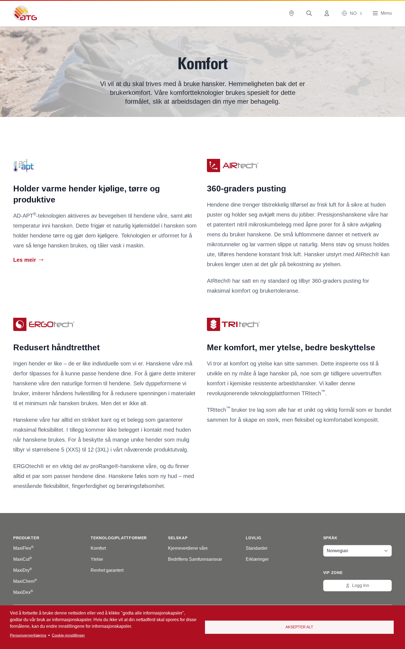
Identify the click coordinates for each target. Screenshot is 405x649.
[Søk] (310, 13)
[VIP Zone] (327, 13)
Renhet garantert (107, 570)
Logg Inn (360, 585)
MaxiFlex (23, 548)
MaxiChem (25, 581)
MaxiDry (22, 570)
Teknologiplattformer (119, 538)
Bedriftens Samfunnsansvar (195, 559)
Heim (17, 36)
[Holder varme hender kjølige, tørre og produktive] (105, 165)
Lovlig (253, 538)
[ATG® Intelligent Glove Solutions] (25, 13)
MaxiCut (22, 559)
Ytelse (97, 559)
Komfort (98, 548)
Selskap (177, 538)
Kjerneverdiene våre (188, 548)
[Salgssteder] (292, 13)
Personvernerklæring (28, 635)
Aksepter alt (299, 627)
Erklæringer (257, 559)
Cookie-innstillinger (68, 635)
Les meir (24, 260)
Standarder (257, 548)
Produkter (26, 538)
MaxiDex (23, 592)
